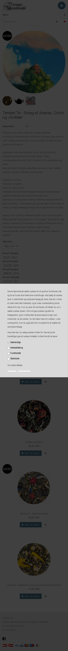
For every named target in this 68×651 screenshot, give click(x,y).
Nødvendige (15, 342)
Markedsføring (16, 348)
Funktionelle (15, 353)
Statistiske (14, 358)
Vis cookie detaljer (14, 365)
